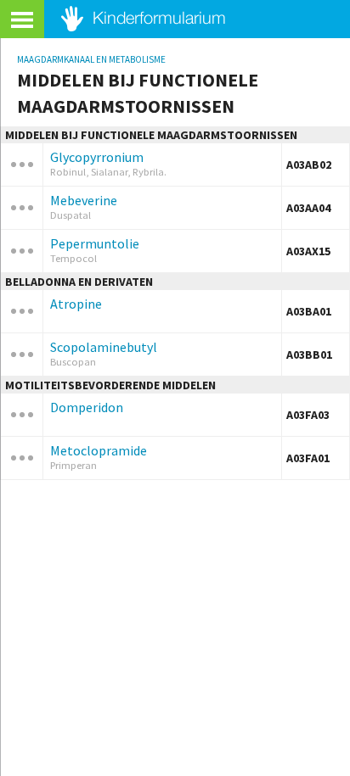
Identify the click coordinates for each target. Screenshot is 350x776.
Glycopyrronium (97, 156)
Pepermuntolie (94, 243)
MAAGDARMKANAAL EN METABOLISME (91, 59)
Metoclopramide (98, 450)
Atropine (76, 303)
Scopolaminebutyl (103, 346)
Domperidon (86, 407)
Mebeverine (83, 200)
